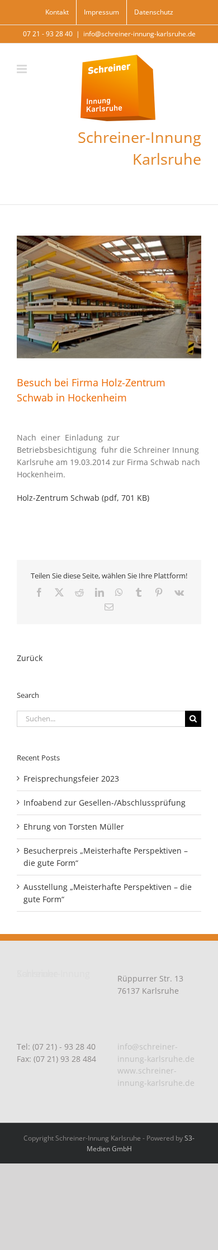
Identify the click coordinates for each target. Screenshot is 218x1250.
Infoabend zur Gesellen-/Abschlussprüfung (104, 802)
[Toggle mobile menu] (23, 69)
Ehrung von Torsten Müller (73, 826)
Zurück (29, 658)
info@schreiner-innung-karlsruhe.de (139, 34)
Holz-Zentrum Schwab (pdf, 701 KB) (83, 497)
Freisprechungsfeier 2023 (71, 778)
